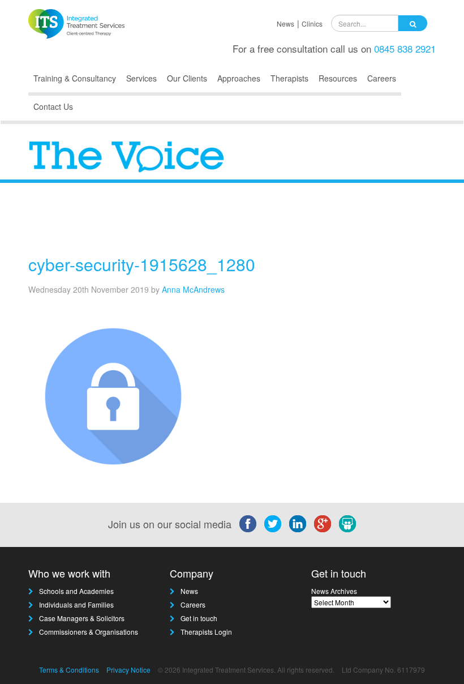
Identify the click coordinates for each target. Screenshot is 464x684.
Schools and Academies (76, 591)
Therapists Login (206, 631)
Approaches (238, 78)
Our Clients (187, 78)
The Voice (403, 224)
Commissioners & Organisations (88, 631)
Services (141, 78)
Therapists (289, 78)
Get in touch (199, 618)
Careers (381, 78)
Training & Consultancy (74, 78)
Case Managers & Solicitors (81, 618)
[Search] (412, 23)
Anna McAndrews (193, 289)
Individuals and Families (76, 604)
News (285, 23)
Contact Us (53, 106)
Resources (338, 78)
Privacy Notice (128, 669)
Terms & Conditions (69, 669)
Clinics (312, 23)
